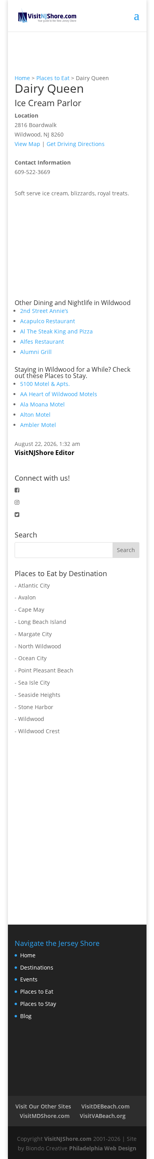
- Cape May (29, 609)
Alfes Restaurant (42, 341)
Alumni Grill (36, 352)
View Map (27, 144)
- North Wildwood (38, 646)
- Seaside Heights (37, 694)
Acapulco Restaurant (47, 321)
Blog (26, 1016)
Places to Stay (38, 1003)
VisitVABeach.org (103, 1116)
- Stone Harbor (34, 707)
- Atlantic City (32, 585)
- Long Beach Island (40, 621)
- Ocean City (31, 658)
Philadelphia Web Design (102, 1148)
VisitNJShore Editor (44, 452)
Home (22, 78)
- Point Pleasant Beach (44, 670)
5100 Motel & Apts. (45, 384)
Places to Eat (52, 78)
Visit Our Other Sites (43, 1106)
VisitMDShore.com (44, 1116)
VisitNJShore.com (68, 1138)
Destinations (36, 967)
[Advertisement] (74, 247)
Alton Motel (35, 414)
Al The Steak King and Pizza (56, 331)
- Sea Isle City (32, 682)
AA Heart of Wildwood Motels (58, 394)
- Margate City (33, 634)
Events (29, 979)
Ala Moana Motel (42, 404)
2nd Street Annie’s (44, 311)
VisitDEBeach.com (105, 1106)
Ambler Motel (38, 425)
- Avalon (25, 597)
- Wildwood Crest (37, 731)
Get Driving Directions (76, 144)
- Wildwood (29, 719)
